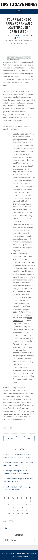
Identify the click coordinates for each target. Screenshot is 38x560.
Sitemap (24, 556)
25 (9, 513)
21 (22, 510)
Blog (11, 428)
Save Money (29, 35)
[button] (19, 11)
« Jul (5, 528)
